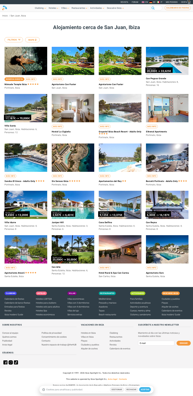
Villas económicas (75, 299)
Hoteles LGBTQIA (44, 299)
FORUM (135, 2)
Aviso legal (7, 344)
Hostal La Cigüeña (61, 131)
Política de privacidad (52, 333)
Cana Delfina (105, 222)
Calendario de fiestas (14, 299)
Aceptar (145, 389)
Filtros (12, 40)
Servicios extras (74, 314)
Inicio (5, 15)
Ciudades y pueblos (171, 299)
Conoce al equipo (10, 333)
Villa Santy (10, 126)
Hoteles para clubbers (46, 303)
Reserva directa (14, 79)
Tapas (101, 310)
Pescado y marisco (107, 303)
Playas (165, 303)
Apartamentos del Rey (110, 181)
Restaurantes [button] (78, 8)
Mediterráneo (105, 299)
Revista (124, 2)
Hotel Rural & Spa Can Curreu (114, 273)
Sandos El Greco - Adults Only (20, 181)
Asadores (103, 307)
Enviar (184, 343)
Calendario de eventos (172, 310)
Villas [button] (64, 8)
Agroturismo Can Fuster (64, 84)
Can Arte (56, 267)
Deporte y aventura (139, 307)
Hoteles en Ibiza (88, 333)
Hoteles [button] (52, 8)
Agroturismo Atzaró (15, 273)
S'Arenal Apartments (156, 131)
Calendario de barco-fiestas (17, 303)
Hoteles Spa (41, 310)
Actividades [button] (96, 8)
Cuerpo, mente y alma (140, 310)
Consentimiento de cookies (54, 337)
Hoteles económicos (45, 314)
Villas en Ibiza (87, 337)
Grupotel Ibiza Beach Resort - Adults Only (120, 131)
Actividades (115, 341)
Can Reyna (151, 222)
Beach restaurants (107, 314)
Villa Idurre (10, 222)
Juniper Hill (58, 222)
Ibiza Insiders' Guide (14, 314)
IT (161, 2)
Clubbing (114, 333)
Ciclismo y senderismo (140, 314)
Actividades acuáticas (140, 303)
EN (146, 2)
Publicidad (7, 341)
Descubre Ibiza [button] (114, 8)
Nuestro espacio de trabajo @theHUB (59, 344)
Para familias (136, 299)
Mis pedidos (172, 2)
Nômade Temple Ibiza (16, 84)
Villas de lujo (73, 310)
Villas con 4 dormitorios (78, 307)
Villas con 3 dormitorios (78, 303)
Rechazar (131, 389)
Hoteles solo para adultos (48, 307)
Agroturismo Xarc (155, 273)
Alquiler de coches (170, 307)
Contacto (46, 341)
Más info (30, 79)
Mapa (31, 40)
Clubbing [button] (39, 8)
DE (154, 2)
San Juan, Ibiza (18, 15)
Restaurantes (116, 337)
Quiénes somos (9, 337)
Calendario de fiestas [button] (177, 8)
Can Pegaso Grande (156, 78)
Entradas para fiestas (15, 307)
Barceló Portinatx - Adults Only (162, 181)
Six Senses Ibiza (60, 181)
